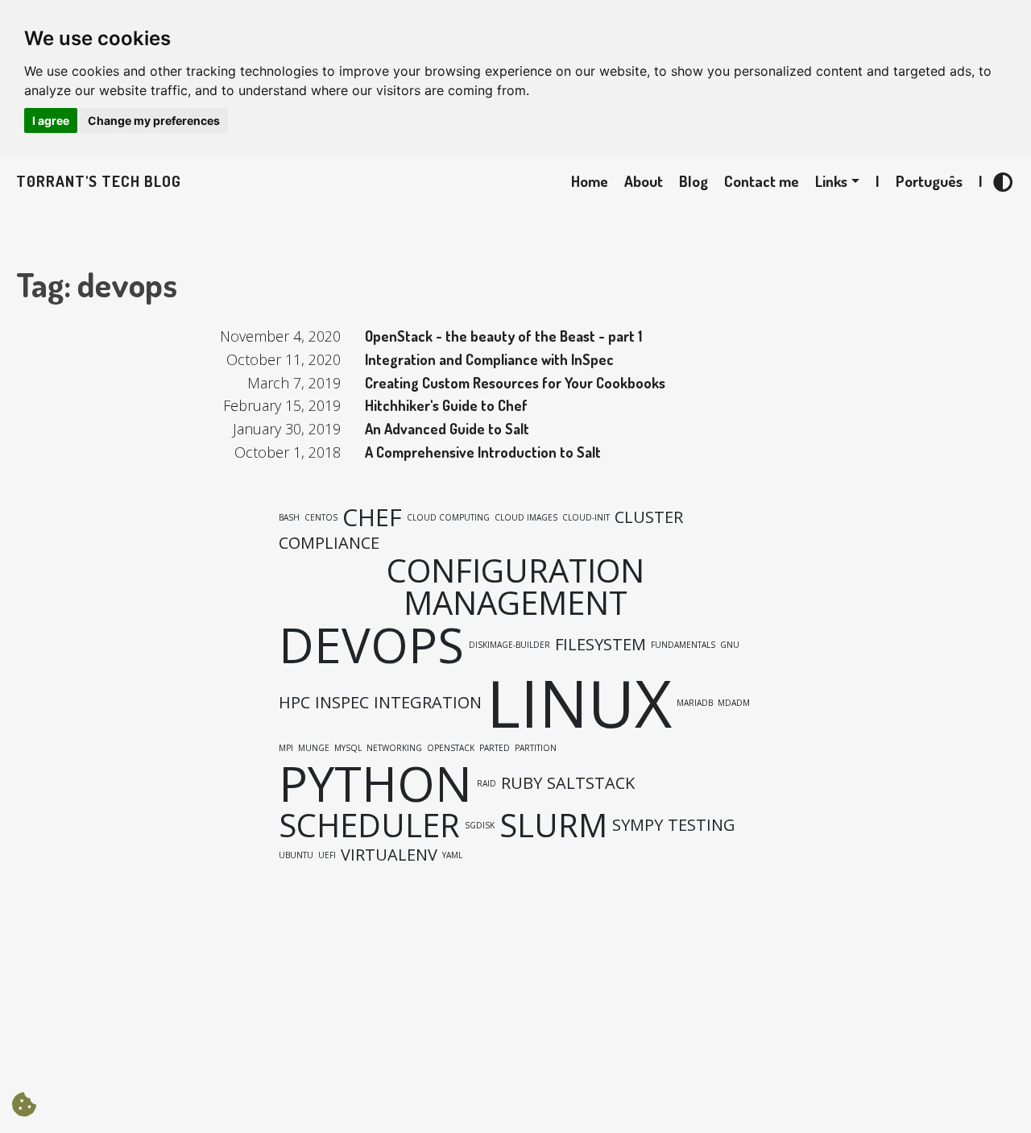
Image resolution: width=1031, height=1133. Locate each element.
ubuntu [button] (296, 855)
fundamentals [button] (683, 645)
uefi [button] (327, 855)
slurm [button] (553, 825)
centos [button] (320, 517)
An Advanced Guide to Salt (447, 429)
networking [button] (394, 748)
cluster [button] (649, 517)
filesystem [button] (600, 645)
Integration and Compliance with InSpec (489, 359)
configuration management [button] (515, 587)
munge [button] (313, 748)
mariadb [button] (695, 703)
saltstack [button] (591, 783)
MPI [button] (286, 748)
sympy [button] (637, 825)
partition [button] (536, 748)
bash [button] (289, 517)
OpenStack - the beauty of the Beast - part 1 (503, 336)
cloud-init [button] (586, 517)
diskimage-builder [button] (509, 645)
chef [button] (372, 517)
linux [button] (579, 703)
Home (589, 181)
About (643, 181)
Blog (693, 181)
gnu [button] (729, 645)
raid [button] (486, 783)
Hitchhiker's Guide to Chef (446, 405)
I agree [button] (50, 120)
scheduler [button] (369, 825)
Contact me (761, 181)
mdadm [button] (734, 703)
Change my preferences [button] (154, 120)
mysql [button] (348, 748)
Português (929, 181)
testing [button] (701, 825)
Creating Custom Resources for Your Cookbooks (515, 383)
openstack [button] (450, 748)
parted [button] (494, 748)
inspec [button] (342, 703)
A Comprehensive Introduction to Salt (483, 452)
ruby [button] (521, 783)
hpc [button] (294, 703)
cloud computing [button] (448, 517)
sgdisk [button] (480, 825)
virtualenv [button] (389, 855)
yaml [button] (452, 855)
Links (831, 181)
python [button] (375, 783)
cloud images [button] (526, 517)
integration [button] (428, 703)
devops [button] (371, 645)
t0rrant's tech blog (98, 181)
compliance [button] (329, 543)
